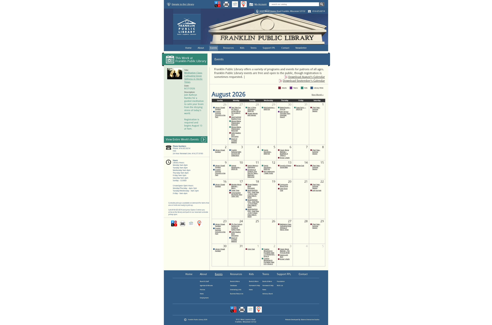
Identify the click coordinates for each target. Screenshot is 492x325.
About (201, 48)
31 (241, 246)
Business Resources (236, 294)
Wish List (280, 285)
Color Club (251, 249)
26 (273, 221)
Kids (242, 48)
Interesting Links (235, 289)
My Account (260, 4)
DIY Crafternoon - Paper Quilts (269, 172)
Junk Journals (316, 190)
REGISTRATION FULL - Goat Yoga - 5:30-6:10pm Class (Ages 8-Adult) (253, 194)
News (202, 294)
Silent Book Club (284, 189)
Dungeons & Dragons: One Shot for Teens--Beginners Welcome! (253, 173)
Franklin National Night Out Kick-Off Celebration (236, 152)
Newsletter (301, 48)
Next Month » (317, 95)
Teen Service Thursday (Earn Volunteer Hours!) (285, 114)
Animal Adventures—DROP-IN (235, 167)
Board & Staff (204, 281)
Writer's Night (285, 158)
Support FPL (269, 48)
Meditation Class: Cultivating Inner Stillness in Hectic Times (285, 227)
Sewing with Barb (284, 256)
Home (188, 48)
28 (306, 221)
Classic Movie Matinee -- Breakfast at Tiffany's (284, 152)
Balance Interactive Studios (310, 320)
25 (257, 221)
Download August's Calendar (306, 77)
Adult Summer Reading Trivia (236, 118)
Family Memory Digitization (253, 166)
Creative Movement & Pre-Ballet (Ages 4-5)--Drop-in (269, 261)
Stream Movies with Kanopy (253, 114)
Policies (202, 289)
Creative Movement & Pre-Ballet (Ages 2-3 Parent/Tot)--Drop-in (269, 252)
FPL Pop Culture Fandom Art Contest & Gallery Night (236, 227)
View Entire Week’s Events (182, 139)
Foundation (281, 281)
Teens (253, 48)
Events (213, 48)
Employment (204, 298)
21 (306, 181)
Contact (285, 48)
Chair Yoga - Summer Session (316, 109)
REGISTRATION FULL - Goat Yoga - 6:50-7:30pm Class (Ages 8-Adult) (253, 213)
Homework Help (254, 285)
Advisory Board (267, 294)
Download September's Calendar (304, 80)
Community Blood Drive (284, 185)
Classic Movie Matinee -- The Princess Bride (285, 251)
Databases (233, 285)
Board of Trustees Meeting (234, 140)
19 (273, 181)
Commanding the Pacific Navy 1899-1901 (236, 194)
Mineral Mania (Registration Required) (236, 123)
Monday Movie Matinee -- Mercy (236, 186)
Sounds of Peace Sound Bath (285, 166)
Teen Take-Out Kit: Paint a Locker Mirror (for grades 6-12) (236, 111)
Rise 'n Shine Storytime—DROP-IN (252, 109)
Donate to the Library (183, 4)
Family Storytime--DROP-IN (267, 152)
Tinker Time (235, 190)
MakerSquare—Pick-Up (285, 108)
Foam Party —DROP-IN (301, 108)
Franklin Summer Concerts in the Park (220, 114)
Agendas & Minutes (206, 285)
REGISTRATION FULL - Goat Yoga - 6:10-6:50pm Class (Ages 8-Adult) (253, 203)
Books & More (235, 281)
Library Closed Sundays (220, 108)
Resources (228, 48)
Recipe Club (300, 166)
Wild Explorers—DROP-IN (269, 108)
